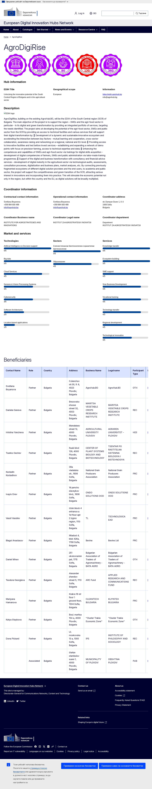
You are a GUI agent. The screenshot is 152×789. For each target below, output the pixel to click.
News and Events (63, 29)
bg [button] (94, 13)
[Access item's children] (51, 29)
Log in (81, 13)
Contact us (62, 746)
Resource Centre (87, 29)
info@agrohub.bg (11, 207)
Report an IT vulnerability (14, 751)
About (16, 29)
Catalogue (27, 29)
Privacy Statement (123, 705)
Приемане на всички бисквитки (80, 766)
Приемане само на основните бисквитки (122, 766)
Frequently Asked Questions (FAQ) (130, 700)
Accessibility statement (125, 690)
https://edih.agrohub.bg (112, 94)
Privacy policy (74, 751)
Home (6, 29)
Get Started (42, 29)
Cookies (60, 751)
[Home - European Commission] (23, 12)
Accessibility (103, 751)
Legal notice (89, 751)
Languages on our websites (41, 751)
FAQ (103, 29)
